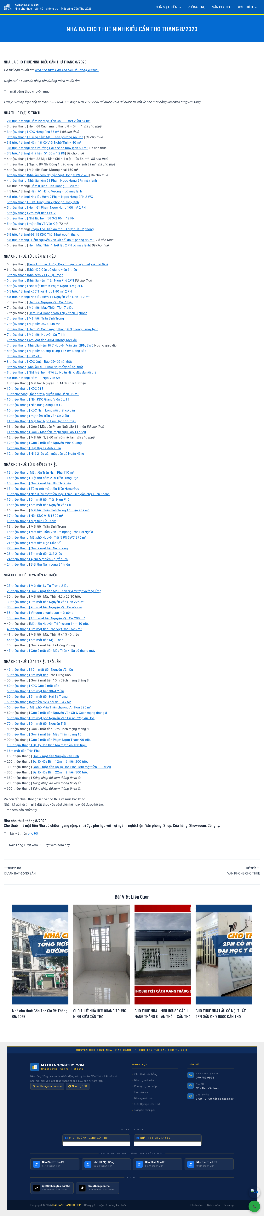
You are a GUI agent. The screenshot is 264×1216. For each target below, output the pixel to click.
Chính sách (196, 1205)
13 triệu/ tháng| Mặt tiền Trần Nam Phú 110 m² (40, 472)
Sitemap (229, 1205)
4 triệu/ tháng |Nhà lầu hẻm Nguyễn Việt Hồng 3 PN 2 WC (48, 175)
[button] (179, 7)
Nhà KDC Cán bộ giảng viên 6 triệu (52, 270)
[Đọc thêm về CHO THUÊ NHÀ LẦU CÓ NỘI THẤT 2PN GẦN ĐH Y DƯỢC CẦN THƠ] (224, 954)
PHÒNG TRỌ (196, 7)
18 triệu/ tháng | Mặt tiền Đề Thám (31, 521)
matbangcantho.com (49, 1086)
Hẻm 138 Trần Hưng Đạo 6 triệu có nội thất (59, 264)
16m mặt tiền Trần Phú (23, 751)
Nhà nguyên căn (143, 1098)
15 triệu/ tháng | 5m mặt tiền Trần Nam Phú (38, 499)
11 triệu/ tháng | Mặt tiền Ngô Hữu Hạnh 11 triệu (41, 421)
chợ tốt (33, 833)
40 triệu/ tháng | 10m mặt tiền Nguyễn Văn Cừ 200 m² (46, 618)
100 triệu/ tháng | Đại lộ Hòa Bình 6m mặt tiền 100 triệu (47, 745)
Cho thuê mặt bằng (145, 1074)
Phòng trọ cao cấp (145, 1086)
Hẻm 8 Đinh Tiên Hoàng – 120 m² (55, 186)
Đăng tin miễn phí (144, 1109)
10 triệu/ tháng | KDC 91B (25, 388)
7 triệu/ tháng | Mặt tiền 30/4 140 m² (33, 324)
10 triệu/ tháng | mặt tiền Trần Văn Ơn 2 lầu (38, 416)
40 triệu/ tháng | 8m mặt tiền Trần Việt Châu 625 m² (44, 629)
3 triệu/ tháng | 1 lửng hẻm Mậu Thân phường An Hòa (45, 137)
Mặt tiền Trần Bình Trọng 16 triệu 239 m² (60, 510)
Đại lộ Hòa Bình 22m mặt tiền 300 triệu (61, 772)
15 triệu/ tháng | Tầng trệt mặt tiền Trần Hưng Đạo (43, 489)
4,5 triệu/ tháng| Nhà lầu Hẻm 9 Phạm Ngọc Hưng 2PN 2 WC (50, 197)
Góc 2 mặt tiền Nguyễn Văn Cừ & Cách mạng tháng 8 (69, 713)
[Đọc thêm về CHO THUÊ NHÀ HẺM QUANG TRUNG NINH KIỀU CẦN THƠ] (101, 954)
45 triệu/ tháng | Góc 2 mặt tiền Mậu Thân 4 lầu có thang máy (51, 651)
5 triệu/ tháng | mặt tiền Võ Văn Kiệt (33, 224)
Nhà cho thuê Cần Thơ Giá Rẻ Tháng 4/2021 (67, 70)
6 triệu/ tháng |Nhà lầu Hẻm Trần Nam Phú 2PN (40, 280)
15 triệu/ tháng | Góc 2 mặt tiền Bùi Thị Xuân (39, 483)
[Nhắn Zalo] (254, 1192)
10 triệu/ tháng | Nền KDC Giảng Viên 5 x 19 (38, 399)
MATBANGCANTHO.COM (26, 4)
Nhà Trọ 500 (79, 1086)
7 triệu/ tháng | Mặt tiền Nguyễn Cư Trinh (36, 334)
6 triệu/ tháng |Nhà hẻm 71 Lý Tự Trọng (35, 275)
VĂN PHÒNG (221, 7)
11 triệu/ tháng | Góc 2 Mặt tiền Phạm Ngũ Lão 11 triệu (46, 432)
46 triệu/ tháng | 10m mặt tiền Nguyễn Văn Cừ (40, 669)
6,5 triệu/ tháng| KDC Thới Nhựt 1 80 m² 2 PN (39, 291)
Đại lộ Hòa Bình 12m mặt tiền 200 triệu (61, 761)
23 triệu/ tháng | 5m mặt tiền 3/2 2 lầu (34, 554)
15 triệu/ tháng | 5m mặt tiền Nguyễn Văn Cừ (39, 505)
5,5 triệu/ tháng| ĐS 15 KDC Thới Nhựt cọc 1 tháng (43, 234)
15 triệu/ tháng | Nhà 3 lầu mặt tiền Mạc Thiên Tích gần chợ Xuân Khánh (58, 494)
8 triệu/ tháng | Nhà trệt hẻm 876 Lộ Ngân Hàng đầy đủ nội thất (52, 372)
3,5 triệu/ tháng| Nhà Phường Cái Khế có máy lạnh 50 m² (47, 148)
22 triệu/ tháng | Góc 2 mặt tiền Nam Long (37, 548)
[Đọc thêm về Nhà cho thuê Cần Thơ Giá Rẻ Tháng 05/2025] (40, 954)
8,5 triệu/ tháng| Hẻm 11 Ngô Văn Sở (33, 378)
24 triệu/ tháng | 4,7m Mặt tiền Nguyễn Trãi (37, 559)
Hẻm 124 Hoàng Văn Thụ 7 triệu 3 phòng (58, 313)
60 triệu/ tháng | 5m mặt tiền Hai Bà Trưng (37, 696)
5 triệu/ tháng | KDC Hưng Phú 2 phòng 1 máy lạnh (43, 202)
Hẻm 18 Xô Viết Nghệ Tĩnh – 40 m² (56, 142)
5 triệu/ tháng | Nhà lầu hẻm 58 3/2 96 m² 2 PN (40, 218)
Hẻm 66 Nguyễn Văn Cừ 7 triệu (51, 302)
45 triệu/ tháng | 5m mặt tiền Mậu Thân (35, 640)
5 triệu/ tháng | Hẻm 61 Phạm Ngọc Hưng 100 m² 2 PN (46, 207)
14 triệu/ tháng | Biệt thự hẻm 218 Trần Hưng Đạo (42, 478)
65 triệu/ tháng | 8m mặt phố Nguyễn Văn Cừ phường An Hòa (51, 718)
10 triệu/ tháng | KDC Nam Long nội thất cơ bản (41, 410)
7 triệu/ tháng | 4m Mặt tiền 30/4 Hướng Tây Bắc (42, 340)
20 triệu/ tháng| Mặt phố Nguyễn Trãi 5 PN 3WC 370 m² (46, 537)
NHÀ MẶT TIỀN (166, 7)
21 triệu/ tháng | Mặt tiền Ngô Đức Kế (33, 543)
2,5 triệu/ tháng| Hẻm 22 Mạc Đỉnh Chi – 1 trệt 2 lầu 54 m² (48, 121)
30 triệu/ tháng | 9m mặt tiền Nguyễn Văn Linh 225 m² (46, 602)
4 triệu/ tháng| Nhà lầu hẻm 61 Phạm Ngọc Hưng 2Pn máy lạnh (52, 180)
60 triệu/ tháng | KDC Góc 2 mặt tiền (32, 686)
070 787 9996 (205, 1077)
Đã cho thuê (99, 264)
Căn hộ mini (141, 1092)
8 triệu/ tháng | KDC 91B (24, 356)
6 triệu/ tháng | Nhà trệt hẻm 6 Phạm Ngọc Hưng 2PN (45, 286)
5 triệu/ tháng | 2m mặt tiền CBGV (31, 213)
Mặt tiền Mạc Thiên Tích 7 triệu (51, 307)
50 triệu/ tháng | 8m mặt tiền (27, 675)
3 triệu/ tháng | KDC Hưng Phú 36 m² (33, 132)
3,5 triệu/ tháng (18, 142)
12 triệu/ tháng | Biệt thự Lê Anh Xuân (34, 448)
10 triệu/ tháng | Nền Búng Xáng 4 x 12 (34, 405)
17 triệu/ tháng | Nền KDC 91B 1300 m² (35, 516)
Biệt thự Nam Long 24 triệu (50, 564)
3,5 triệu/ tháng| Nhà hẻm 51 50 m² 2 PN (36, 153)
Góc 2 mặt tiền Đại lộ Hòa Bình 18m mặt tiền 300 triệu (72, 767)
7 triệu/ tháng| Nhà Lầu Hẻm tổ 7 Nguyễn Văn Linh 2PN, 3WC (50, 345)
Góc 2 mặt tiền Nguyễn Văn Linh (56, 756)
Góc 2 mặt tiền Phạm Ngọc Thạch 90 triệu (61, 740)
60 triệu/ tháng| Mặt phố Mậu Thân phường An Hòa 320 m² (49, 707)
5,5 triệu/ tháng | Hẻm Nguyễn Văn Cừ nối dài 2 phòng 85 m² (51, 240)
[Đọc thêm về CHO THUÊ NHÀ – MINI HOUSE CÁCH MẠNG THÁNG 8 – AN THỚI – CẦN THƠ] (163, 954)
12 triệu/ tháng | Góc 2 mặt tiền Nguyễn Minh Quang (44, 443)
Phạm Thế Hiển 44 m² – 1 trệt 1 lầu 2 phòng (62, 229)
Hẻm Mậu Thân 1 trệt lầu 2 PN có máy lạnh (59, 245)
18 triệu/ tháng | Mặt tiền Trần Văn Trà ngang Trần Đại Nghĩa (50, 532)
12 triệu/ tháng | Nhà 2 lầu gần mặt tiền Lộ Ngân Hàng (45, 453)
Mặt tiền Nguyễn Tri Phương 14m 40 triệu (59, 624)
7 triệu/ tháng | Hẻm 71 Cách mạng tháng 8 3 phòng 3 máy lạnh (52, 329)
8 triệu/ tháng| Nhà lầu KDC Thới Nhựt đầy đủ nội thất (45, 367)
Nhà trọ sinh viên (144, 1080)
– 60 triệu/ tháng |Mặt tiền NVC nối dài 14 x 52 (37, 702)
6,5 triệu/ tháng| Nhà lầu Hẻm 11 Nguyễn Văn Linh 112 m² (48, 297)
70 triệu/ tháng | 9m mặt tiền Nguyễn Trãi (36, 723)
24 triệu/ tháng (17, 564)
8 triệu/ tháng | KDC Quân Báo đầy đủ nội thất (39, 361)
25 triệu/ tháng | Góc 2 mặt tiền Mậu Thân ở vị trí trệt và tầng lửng (54, 591)
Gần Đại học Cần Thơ (147, 1104)
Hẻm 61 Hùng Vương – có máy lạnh (56, 191)
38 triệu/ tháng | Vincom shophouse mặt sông (40, 613)
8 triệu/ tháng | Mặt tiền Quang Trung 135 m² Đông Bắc (46, 351)
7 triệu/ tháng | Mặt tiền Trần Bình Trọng (35, 318)
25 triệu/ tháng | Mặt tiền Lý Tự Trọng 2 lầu (37, 586)
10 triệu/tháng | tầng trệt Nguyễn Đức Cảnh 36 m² (43, 394)
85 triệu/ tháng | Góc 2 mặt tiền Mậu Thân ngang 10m (45, 734)
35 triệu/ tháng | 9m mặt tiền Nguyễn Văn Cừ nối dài (44, 607)
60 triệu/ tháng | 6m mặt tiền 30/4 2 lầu (35, 691)
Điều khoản (213, 1205)
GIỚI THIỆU (245, 7)
